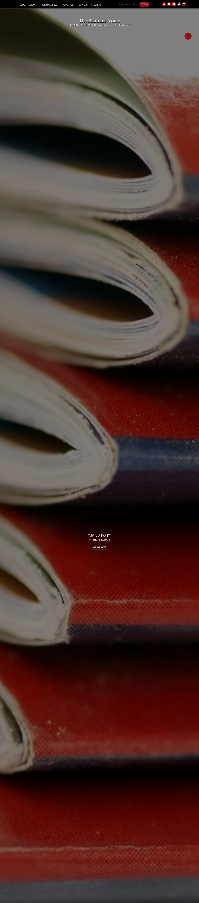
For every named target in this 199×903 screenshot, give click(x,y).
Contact (98, 5)
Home (22, 5)
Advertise (68, 5)
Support (83, 5)
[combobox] (129, 4)
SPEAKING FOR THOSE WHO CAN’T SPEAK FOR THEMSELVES (99, 25)
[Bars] (184, 4)
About (32, 5)
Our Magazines (49, 5)
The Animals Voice (99, 21)
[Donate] (169, 4)
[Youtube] (174, 4)
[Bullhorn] (179, 4)
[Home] (164, 4)
